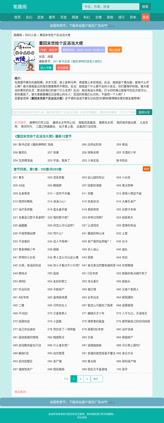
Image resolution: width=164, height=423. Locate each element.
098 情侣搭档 (56, 369)
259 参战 (122, 144)
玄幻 (29, 17)
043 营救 (87, 257)
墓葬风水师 (106, 122)
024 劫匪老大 (124, 217)
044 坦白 (122, 257)
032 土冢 (122, 233)
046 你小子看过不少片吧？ (64, 265)
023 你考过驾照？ (93, 217)
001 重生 (18, 177)
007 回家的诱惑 (92, 185)
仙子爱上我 (66, 126)
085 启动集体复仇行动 (27, 345)
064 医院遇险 (124, 297)
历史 (63, 17)
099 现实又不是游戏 (94, 369)
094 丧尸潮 (55, 361)
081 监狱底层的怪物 (25, 337)
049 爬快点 (20, 273)
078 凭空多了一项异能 (62, 329)
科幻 (87, 17)
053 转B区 (19, 281)
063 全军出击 (90, 297)
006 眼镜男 (55, 185)
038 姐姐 (53, 249)
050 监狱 (53, 273)
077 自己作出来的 (24, 329)
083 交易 (87, 337)
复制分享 (144, 112)
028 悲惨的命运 (126, 225)
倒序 (146, 169)
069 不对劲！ (21, 313)
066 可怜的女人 (57, 305)
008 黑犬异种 (124, 185)
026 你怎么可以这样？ (62, 225)
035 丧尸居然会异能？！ (97, 241)
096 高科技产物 (126, 361)
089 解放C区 (21, 353)
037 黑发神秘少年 (24, 249)
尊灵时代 (26, 126)
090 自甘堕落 (56, 353)
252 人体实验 (90, 160)
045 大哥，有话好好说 (27, 265)
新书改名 (122, 160)
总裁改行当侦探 (86, 126)
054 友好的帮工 (57, 281)
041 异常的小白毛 (24, 257)
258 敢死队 (20, 152)
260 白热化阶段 (92, 144)
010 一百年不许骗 (59, 193)
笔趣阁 (20, 6)
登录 (145, 17)
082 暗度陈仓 (56, 337)
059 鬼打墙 (89, 289)
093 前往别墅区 (23, 361)
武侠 (40, 17)
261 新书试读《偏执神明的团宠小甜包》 (78, 61)
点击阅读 (62, 68)
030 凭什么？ (56, 233)
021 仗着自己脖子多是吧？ (30, 217)
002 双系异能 (56, 177)
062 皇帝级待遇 (57, 297)
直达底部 (114, 50)
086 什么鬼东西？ (59, 345)
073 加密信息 (21, 321)
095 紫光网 (89, 361)
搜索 (145, 6)
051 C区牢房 (90, 273)
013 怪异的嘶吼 (23, 201)
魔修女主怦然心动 (64, 122)
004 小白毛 (123, 177)
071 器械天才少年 (93, 313)
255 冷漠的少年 (126, 152)
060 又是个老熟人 (127, 289)
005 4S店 (19, 185)
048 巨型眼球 (124, 265)
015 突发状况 (90, 201)
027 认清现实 (90, 225)
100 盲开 (122, 369)
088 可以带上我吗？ (129, 345)
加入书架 (46, 68)
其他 (110, 17)
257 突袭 (53, 152)
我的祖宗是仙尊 (126, 122)
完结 (50, 144)
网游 (75, 17)
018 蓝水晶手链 (57, 209)
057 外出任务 (21, 289)
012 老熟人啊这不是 (129, 193)
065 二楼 (18, 305)
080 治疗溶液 (124, 329)
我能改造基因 (87, 122)
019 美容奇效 (90, 209)
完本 (133, 17)
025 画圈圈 (20, 225)
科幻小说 (30, 35)
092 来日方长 (124, 353)
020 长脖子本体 (126, 209)
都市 (52, 17)
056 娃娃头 (123, 281)
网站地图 (82, 417)
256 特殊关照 (90, 152)
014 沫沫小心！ (57, 201)
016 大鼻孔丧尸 (126, 201)
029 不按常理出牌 (24, 233)
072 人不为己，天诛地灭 (131, 313)
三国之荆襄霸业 (45, 126)
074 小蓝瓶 (55, 321)
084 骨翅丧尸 (124, 337)
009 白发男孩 (21, 193)
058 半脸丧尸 (56, 289)
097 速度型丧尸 (23, 369)
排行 (121, 17)
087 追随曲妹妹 (92, 345)
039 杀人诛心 (90, 249)
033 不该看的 (21, 241)
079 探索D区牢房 (93, 329)
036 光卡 (122, 241)
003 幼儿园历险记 (93, 177)
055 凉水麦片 (90, 281)
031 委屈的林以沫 (93, 233)
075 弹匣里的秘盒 (93, 321)
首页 (17, 17)
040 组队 (122, 249)
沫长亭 (53, 50)
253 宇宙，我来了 (59, 160)
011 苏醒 (87, 193)
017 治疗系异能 (23, 209)
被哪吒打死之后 (39, 122)
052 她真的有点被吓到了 (131, 273)
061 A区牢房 (21, 297)
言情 (98, 17)
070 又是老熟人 (57, 313)
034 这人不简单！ (59, 241)
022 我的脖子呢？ (59, 217)
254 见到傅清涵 (23, 160)
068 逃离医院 (124, 305)
